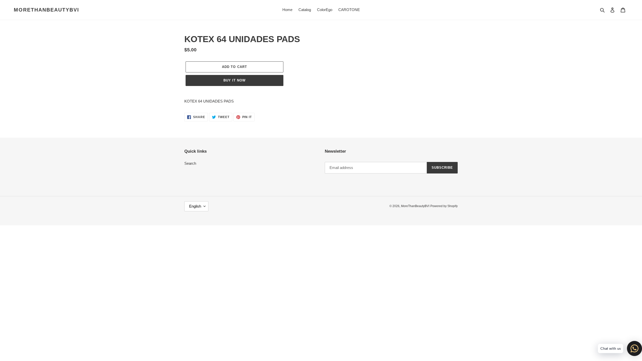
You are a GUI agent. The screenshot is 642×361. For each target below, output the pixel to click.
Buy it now (234, 80)
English (195, 206)
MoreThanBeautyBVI (46, 10)
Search (190, 163)
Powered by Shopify (444, 206)
